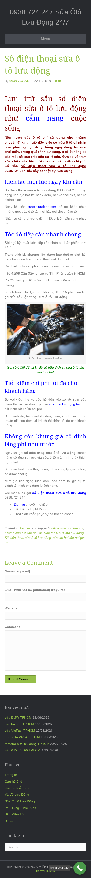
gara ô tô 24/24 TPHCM (22, 737)
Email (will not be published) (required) (36, 590)
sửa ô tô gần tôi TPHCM (22, 750)
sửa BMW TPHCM (18, 717)
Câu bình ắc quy (17, 788)
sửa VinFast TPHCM (20, 730)
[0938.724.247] (80, 868)
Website (11, 608)
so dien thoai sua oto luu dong (61, 533)
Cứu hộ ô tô (13, 781)
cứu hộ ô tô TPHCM (19, 724)
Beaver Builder (45, 871)
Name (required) (17, 571)
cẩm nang (45, 118)
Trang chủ (12, 775)
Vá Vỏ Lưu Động (17, 794)
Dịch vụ (19, 504)
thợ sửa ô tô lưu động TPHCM (27, 744)
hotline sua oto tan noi (21, 533)
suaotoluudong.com (43, 206)
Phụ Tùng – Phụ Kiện (20, 808)
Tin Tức (25, 528)
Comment (12, 627)
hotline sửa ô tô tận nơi (66, 528)
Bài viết (10, 821)
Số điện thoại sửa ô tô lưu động (28, 538)
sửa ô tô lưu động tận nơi (67, 404)
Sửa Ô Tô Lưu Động (20, 801)
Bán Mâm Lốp (15, 814)
